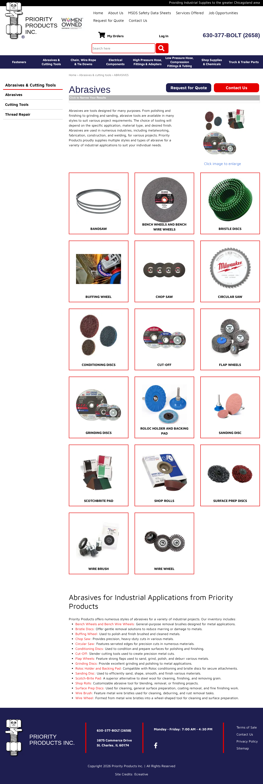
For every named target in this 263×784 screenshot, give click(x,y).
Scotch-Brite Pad (88, 678)
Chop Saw (82, 639)
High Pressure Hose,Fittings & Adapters (147, 62)
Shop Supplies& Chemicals (212, 62)
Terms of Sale (246, 727)
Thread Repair (17, 114)
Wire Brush (83, 693)
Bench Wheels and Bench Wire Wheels (104, 624)
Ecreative (141, 774)
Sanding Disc (85, 673)
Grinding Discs (86, 663)
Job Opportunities (223, 13)
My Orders (115, 36)
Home (98, 13)
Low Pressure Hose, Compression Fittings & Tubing (179, 62)
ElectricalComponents (115, 62)
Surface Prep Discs (89, 688)
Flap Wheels (84, 658)
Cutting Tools (17, 104)
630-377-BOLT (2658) (231, 35)
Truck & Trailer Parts (244, 62)
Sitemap (242, 748)
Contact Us (138, 20)
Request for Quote (108, 20)
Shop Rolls (83, 683)
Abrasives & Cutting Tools (30, 85)
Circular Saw (84, 644)
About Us (115, 13)
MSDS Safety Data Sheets (149, 13)
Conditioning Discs (89, 648)
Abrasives (13, 94)
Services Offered (190, 13)
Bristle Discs (84, 629)
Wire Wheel (84, 698)
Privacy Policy (247, 741)
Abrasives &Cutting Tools (51, 62)
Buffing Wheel (86, 634)
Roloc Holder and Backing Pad (98, 668)
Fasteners (19, 62)
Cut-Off (81, 653)
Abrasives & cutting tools (95, 75)
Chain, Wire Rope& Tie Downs (83, 62)
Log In (163, 36)
